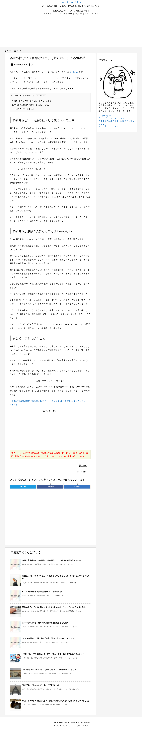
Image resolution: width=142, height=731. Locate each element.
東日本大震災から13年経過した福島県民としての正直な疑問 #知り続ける (51, 560)
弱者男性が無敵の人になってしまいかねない (31, 105)
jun (88, 472)
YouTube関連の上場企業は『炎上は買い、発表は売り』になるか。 (49, 638)
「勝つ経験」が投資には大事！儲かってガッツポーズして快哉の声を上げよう (53, 654)
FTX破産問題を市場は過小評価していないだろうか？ (43, 591)
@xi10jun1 (74, 72)
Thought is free (83, 726)
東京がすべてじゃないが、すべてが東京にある (41, 685)
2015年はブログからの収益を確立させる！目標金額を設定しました (49, 669)
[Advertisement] (71, 31)
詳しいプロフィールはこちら (111, 118)
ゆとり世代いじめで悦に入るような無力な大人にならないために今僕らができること (56, 701)
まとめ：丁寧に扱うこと (23, 109)
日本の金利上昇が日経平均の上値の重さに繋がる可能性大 (45, 623)
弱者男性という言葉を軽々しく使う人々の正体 (31, 101)
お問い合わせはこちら (108, 126)
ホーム (9, 51)
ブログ (18, 51)
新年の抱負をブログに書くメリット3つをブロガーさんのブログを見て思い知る (54, 607)
